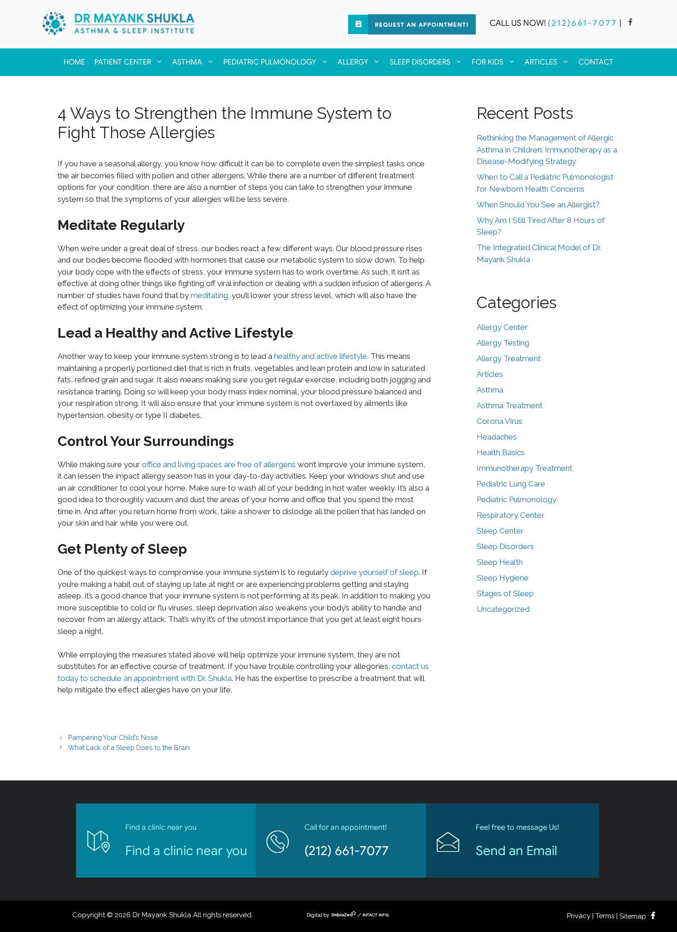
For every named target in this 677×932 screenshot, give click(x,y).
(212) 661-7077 (346, 851)
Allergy (353, 62)
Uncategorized (503, 609)
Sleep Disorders (420, 62)
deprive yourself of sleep (374, 572)
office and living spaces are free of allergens (219, 464)
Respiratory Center (510, 515)
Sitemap (632, 916)
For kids (487, 62)
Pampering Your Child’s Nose (113, 737)
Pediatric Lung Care (511, 483)
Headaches (497, 436)
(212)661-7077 (583, 23)
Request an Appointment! (422, 25)
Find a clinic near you (186, 851)
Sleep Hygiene (503, 577)
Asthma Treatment (510, 405)
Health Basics (501, 452)
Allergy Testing (503, 342)
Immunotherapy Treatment (524, 468)
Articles (541, 62)
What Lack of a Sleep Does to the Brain (129, 747)
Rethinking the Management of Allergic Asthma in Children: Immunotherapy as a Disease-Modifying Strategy (547, 149)
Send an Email (516, 851)
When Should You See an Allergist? (538, 204)
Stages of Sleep (505, 593)
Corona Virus (499, 421)
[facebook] (630, 23)
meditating (209, 295)
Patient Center (122, 62)
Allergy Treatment (509, 358)
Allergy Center (502, 327)
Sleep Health (500, 562)
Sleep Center (500, 530)
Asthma (187, 62)
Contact (595, 62)
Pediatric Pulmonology (269, 62)
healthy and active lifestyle (320, 356)
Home (74, 62)
